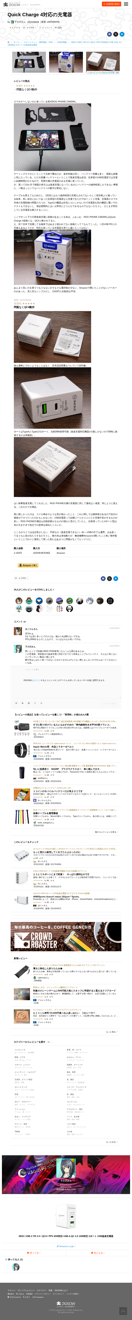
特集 (50, 1290)
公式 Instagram (37, 1297)
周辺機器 (31, 1052)
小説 (77, 1097)
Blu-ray (22, 1060)
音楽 (16, 1094)
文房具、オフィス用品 (23, 1079)
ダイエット (19, 1075)
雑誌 (73, 1097)
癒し (25, 1075)
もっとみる (111, 1142)
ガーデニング (71, 1082)
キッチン (70, 1052)
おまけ (69, 1104)
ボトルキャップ (78, 1104)
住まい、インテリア (23, 1117)
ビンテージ (80, 1060)
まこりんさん (31, 629)
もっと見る (111, 1032)
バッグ (28, 1112)
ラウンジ (11, 1290)
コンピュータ (20, 1050)
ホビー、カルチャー (23, 1102)
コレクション (72, 1102)
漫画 (68, 1097)
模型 (16, 1104)
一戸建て (27, 1134)
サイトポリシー (58, 1294)
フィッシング (27, 1067)
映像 (76, 1052)
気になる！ (99, 1253)
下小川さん (20, 22)
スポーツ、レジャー (23, 1065)
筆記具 (17, 1082)
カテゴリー (42, 1290)
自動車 (69, 1067)
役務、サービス (77, 1134)
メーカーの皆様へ (72, 1294)
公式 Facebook (15, 1297)
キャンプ (18, 1067)
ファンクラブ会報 (27, 1090)
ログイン (37, 680)
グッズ (28, 1060)
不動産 (17, 1131)
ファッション (20, 1109)
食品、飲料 (71, 1072)
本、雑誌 (70, 1094)
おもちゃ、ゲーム (74, 1057)
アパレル (18, 1112)
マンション (19, 1134)
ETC (74, 1068)
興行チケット (19, 1127)
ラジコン (22, 1104)
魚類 (68, 1119)
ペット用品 (27, 1119)
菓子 (82, 1075)
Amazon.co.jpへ (67, 1246)
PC (16, 1053)
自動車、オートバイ (75, 1065)
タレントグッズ (21, 1087)
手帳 (22, 1082)
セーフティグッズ (79, 1127)
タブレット (22, 1052)
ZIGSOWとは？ (61, 1290)
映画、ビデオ (20, 1057)
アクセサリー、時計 (75, 1109)
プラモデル (31, 1104)
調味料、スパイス (73, 1075)
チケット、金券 (21, 1124)
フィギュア (71, 1060)
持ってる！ (35, 1253)
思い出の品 (30, 1097)
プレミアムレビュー (26, 1290)
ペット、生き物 (73, 1117)
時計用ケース (79, 1112)
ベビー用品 (71, 1124)
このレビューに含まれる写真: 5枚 (103, 72)
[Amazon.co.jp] (28, 565)
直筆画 (80, 1090)
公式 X (27, 1297)
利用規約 (29, 1294)
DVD (16, 1060)
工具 (79, 1067)
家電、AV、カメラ (74, 1050)
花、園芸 (70, 1079)
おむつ (69, 1127)
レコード (21, 1097)
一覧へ (48, 1042)
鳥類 (77, 1119)
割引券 (28, 1127)
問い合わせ (20, 1294)
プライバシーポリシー (43, 1294)
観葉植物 (81, 1082)
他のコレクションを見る (105, 832)
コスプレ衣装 (71, 1090)
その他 (69, 1131)
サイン (17, 1090)
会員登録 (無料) (112, 4)
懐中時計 (70, 1112)
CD (16, 1097)
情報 (68, 1134)
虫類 (73, 1119)
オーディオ (83, 1052)
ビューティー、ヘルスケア (25, 1072)
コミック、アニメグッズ (76, 1087)
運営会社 (11, 1294)
